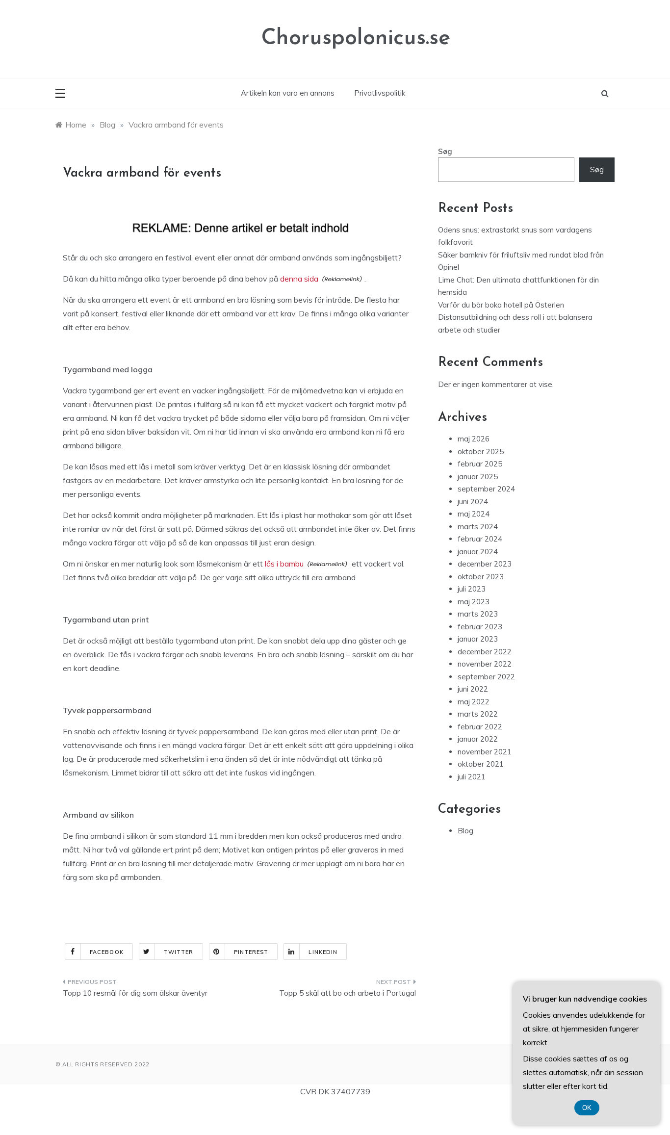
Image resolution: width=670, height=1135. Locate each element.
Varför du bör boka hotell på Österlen (501, 305)
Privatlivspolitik (379, 93)
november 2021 (485, 751)
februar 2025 (480, 463)
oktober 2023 (481, 576)
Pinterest (251, 952)
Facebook (107, 952)
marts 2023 (478, 614)
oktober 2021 (481, 764)
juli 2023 (472, 588)
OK (587, 1107)
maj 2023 (474, 601)
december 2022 (485, 651)
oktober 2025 (481, 451)
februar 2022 (480, 726)
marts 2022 (478, 714)
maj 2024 (474, 513)
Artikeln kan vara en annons (288, 93)
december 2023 (485, 563)
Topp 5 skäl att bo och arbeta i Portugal (347, 993)
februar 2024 (480, 538)
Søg (445, 151)
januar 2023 (478, 639)
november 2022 (485, 664)
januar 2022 (478, 739)
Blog (465, 830)
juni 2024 (473, 501)
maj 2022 (474, 701)
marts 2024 (478, 526)
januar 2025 (478, 476)
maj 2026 (474, 438)
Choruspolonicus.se (355, 38)
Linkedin (323, 952)
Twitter (179, 952)
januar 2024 (478, 551)
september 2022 (486, 676)
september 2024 (486, 488)
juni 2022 (473, 689)
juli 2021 (472, 776)
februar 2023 (480, 626)
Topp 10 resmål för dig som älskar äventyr (135, 993)
